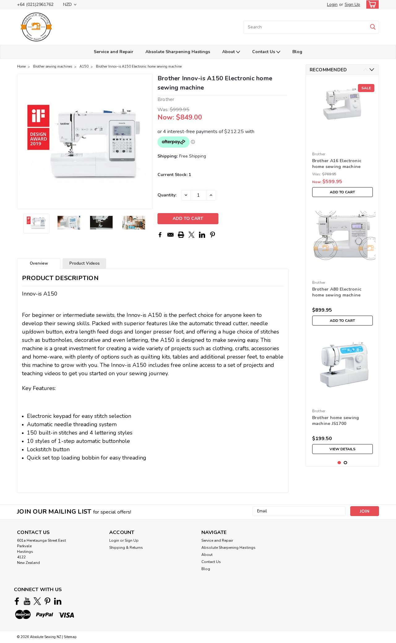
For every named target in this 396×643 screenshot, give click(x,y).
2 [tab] (345, 462)
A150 (84, 66)
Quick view (342, 144)
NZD (68, 4)
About (229, 52)
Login (332, 4)
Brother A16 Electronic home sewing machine (337, 164)
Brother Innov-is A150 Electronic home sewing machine (139, 66)
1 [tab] (339, 462)
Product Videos (84, 263)
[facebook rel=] (17, 601)
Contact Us (264, 52)
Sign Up (352, 4)
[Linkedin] (202, 235)
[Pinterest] (212, 235)
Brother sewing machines (52, 66)
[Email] (170, 235)
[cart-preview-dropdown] (371, 4)
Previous (22, 141)
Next (147, 141)
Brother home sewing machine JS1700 (335, 421)
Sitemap (70, 637)
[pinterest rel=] (47, 601)
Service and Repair (113, 52)
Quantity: (166, 195)
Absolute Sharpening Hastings (177, 52)
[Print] (181, 235)
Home (21, 66)
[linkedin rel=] (58, 601)
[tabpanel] (342, 140)
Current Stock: (174, 175)
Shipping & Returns (126, 547)
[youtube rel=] (27, 601)
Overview (39, 263)
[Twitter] (191, 235)
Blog (297, 52)
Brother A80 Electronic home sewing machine (337, 292)
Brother (318, 154)
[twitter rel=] (37, 601)
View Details (342, 449)
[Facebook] (160, 235)
